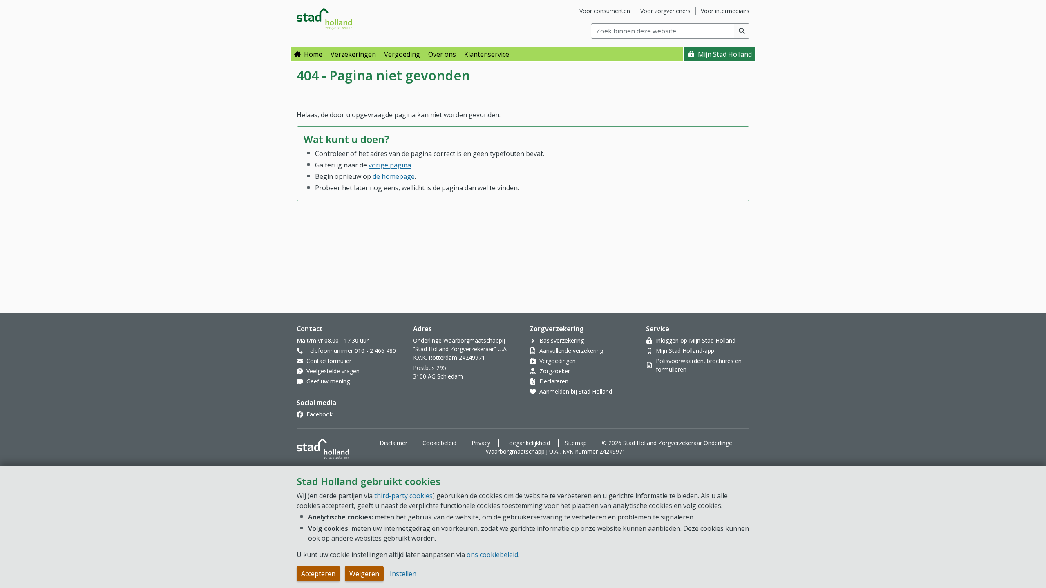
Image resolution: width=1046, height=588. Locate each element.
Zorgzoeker (554, 371)
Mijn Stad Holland (725, 54)
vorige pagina (390, 164)
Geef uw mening (328, 381)
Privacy (481, 443)
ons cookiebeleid (492, 554)
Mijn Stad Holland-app (685, 350)
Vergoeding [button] (402, 54)
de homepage (394, 176)
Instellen (403, 573)
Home (313, 54)
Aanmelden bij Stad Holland (575, 391)
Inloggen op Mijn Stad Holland (695, 340)
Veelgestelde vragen (333, 371)
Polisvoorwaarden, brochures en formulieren (699, 365)
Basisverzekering (561, 340)
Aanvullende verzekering (571, 350)
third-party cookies (403, 495)
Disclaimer (393, 443)
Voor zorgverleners (665, 11)
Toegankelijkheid (527, 443)
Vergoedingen (557, 361)
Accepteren (318, 573)
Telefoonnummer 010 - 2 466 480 (351, 350)
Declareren (553, 381)
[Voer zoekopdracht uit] (741, 31)
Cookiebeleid (439, 443)
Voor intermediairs (725, 11)
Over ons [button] (442, 54)
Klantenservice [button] (486, 54)
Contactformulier (328, 361)
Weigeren (364, 573)
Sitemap (576, 443)
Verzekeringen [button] (353, 54)
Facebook (319, 414)
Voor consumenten (604, 11)
